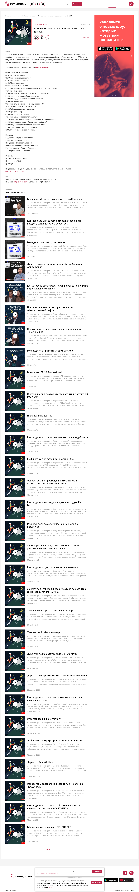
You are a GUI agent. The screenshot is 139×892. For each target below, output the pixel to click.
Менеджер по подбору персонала (46, 242)
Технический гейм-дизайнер (43, 632)
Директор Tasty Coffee (40, 762)
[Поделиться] (48, 37)
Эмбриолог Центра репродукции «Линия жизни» (54, 740)
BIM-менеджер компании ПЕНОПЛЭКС (49, 827)
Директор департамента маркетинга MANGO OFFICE (57, 675)
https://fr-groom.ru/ (42, 67)
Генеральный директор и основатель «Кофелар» (54, 199)
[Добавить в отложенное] (42, 37)
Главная (89, 4)
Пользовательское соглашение (124, 890)
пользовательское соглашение (48, 873)
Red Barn (17, 16)
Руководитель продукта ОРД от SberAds (50, 350)
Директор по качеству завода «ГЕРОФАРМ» (52, 654)
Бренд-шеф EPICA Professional (44, 372)
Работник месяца (28, 16)
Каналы (112, 4)
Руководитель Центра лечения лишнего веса (53, 567)
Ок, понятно (96, 882)
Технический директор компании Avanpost (51, 610)
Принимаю (97, 871)
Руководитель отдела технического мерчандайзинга (57, 437)
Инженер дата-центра (39, 415)
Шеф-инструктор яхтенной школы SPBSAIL (51, 459)
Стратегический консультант (44, 719)
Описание (9, 51)
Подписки (100, 4)
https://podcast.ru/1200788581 (17, 171)
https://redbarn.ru (20, 182)
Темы (122, 4)
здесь (50, 887)
